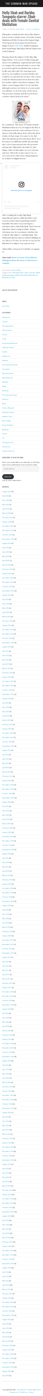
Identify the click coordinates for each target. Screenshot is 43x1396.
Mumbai (5, 382)
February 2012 (7, 1242)
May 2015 (5, 1074)
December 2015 (8, 1044)
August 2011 (6, 1268)
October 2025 (7, 535)
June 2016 (5, 1018)
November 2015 (8, 1048)
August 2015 (6, 1061)
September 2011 (8, 1264)
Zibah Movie (33, 275)
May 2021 (5, 763)
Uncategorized (7, 442)
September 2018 (8, 901)
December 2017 (7, 940)
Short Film (24, 273)
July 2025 (5, 548)
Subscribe (8, 477)
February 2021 (7, 776)
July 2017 (5, 962)
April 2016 (6, 1026)
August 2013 (6, 1164)
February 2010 (7, 1345)
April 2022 (6, 716)
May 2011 (5, 1281)
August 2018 (6, 906)
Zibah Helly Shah (22, 275)
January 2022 (6, 729)
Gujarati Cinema (8, 347)
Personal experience (9, 395)
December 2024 (8, 578)
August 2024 (6, 595)
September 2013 (8, 1160)
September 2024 (8, 591)
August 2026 (6, 492)
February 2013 (7, 1190)
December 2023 (8, 630)
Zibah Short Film (8, 277)
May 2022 (5, 712)
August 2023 (6, 647)
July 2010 (5, 1324)
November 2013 (8, 1151)
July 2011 (5, 1272)
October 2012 (7, 1207)
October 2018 (7, 897)
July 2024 (5, 599)
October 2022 (7, 690)
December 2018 (8, 888)
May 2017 (5, 970)
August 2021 (6, 750)
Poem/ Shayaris (8, 408)
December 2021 (7, 733)
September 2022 (8, 694)
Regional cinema (8, 412)
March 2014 (6, 1134)
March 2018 (6, 927)
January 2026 (7, 522)
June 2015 (5, 1069)
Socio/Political (7, 425)
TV (3, 438)
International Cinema (10, 365)
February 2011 (7, 1294)
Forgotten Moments (9, 343)
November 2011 (7, 1255)
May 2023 (5, 660)
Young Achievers (8, 451)
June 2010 (5, 1328)
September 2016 (8, 1005)
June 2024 (5, 604)
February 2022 (7, 724)
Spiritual (5, 429)
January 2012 (6, 1246)
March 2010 (6, 1341)
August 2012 (6, 1216)
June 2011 (5, 1276)
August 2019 (6, 854)
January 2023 (6, 677)
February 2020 (7, 828)
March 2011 (6, 1289)
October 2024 (7, 586)
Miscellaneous (7, 378)
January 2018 (6, 936)
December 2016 (8, 992)
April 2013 (5, 1181)
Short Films (16, 270)
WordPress (23, 1392)
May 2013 (5, 1177)
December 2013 (7, 1147)
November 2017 (8, 944)
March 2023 (6, 668)
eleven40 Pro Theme (24, 1390)
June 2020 (5, 811)
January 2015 (6, 1091)
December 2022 (8, 681)
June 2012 (5, 1225)
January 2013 (6, 1195)
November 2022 (8, 686)
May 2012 (5, 1229)
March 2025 (6, 565)
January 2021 (6, 781)
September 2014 (8, 1108)
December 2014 (8, 1095)
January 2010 (7, 1350)
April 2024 (6, 612)
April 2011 (5, 1285)
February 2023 (7, 673)
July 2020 (5, 806)
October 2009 (7, 1363)
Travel (4, 434)
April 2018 (6, 923)
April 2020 (6, 819)
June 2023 (5, 655)
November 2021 (8, 737)
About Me (5, 306)
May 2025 (5, 556)
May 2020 (5, 815)
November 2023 (8, 634)
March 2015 (6, 1082)
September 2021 (8, 746)
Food (4, 339)
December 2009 (8, 1354)
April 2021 (5, 768)
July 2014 (5, 1117)
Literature (6, 369)
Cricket (5, 322)
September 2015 (8, 1057)
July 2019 (5, 858)
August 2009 (6, 1371)
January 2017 (6, 988)
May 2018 (5, 919)
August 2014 (6, 1113)
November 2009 (8, 1358)
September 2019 (8, 850)
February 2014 (7, 1138)
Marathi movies (8, 373)
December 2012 (7, 1199)
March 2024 (6, 617)
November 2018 (8, 893)
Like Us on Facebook (9, 290)
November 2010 (8, 1307)
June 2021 (5, 759)
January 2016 (6, 1039)
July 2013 (5, 1169)
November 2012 (8, 1203)
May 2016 (5, 1022)
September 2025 (8, 539)
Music (4, 386)
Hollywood (6, 356)
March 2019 (6, 875)
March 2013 (6, 1186)
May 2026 (5, 505)
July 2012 (5, 1220)
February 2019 (7, 880)
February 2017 (7, 983)
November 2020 (8, 789)
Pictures (5, 399)
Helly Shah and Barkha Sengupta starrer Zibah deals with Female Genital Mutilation (20, 18)
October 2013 (7, 1156)
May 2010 (5, 1333)
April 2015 (6, 1078)
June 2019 (5, 862)
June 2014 (5, 1121)
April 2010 (6, 1337)
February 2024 (7, 621)
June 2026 (5, 500)
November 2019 (8, 841)
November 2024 (8, 582)
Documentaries (7, 326)
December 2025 (8, 526)
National (5, 391)
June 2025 (5, 552)
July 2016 (5, 1013)
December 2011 (7, 1250)
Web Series (6, 447)
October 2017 (7, 949)
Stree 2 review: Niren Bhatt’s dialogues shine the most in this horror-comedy (20, 260)
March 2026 (6, 513)
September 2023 (8, 643)
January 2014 (6, 1143)
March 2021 (6, 772)
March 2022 (6, 720)
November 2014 (8, 1100)
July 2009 (5, 1376)
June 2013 (5, 1173)
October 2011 (7, 1259)
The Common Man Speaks (21, 3)
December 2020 (8, 785)
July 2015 (5, 1065)
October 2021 (7, 742)
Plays (4, 404)
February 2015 (7, 1087)
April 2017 (5, 975)
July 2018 (5, 910)
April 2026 (6, 509)
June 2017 (5, 966)
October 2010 (7, 1311)
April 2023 (6, 664)
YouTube (32, 273)
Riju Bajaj (16, 273)
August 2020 (6, 802)
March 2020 (6, 824)
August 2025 (6, 543)
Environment (7, 330)
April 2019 (6, 871)
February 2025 (7, 569)
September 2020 (8, 798)
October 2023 (7, 638)
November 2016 (8, 996)
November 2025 (8, 530)
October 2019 (7, 845)
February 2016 (7, 1035)
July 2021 (5, 755)
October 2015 (7, 1052)
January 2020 (7, 832)
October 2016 (7, 1000)
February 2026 (7, 517)
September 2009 (8, 1367)
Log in (31, 1392)
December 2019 (8, 837)
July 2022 (5, 703)
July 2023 (5, 651)
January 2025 (7, 574)
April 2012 (5, 1233)
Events (4, 335)
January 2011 (6, 1298)
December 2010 (8, 1302)
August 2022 (6, 699)
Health (4, 352)
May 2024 (5, 608)
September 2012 (8, 1212)
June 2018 (5, 914)
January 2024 (7, 625)
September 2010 (8, 1315)
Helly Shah (18, 46)
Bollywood (6, 317)
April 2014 (6, 1130)
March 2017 (6, 979)
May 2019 (5, 867)
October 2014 (7, 1104)
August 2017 (6, 957)
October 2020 (7, 793)
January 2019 (6, 884)
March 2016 (6, 1031)
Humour (5, 360)
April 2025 (6, 561)
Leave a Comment (33, 29)
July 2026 (5, 496)
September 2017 (8, 953)
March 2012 (6, 1238)
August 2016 (6, 1009)
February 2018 (7, 931)
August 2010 (6, 1319)
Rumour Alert (7, 416)
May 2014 (5, 1126)
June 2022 (5, 707)
